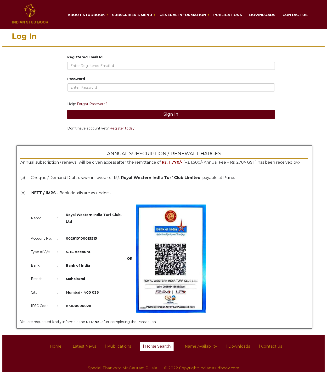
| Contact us (270, 346)
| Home (55, 346)
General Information (182, 14)
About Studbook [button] (86, 14)
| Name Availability (200, 346)
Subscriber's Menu (132, 14)
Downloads (262, 14)
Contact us (295, 14)
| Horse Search (157, 346)
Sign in (171, 114)
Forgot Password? (92, 104)
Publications (227, 14)
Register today (122, 128)
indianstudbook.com (219, 368)
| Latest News (83, 346)
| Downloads (238, 346)
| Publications (118, 346)
